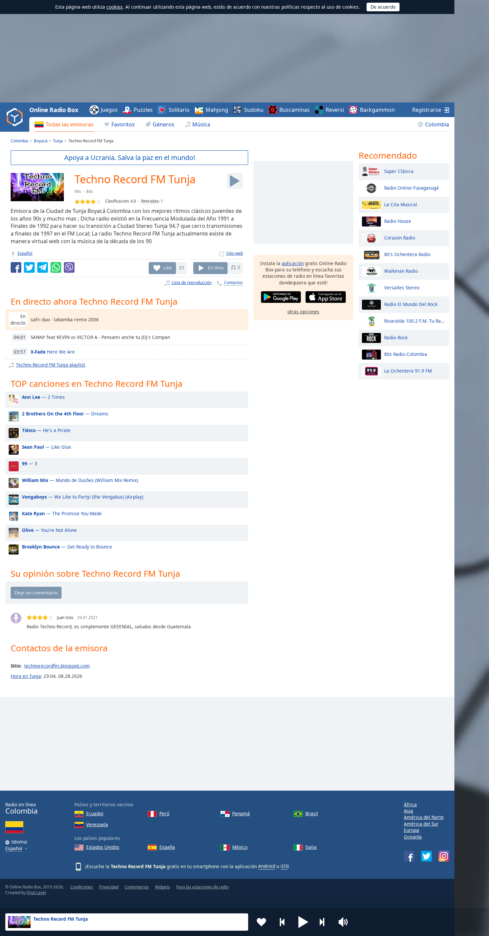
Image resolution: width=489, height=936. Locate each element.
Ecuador (95, 813)
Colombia (437, 124)
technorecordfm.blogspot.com (57, 666)
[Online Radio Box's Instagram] (443, 856)
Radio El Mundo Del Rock (410, 304)
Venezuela (97, 824)
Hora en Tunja (26, 676)
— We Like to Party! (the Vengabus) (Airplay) (82, 497)
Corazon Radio (399, 237)
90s (78, 191)
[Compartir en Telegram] (42, 267)
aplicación (293, 263)
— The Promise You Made (62, 513)
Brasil (311, 813)
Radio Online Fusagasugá (411, 187)
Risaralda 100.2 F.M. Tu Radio (415, 320)
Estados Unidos (102, 847)
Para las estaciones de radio (202, 887)
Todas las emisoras (69, 124)
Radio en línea (21, 808)
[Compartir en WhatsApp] (56, 267)
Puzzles (143, 109)
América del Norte (424, 817)
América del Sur (421, 824)
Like (167, 267)
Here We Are (53, 352)
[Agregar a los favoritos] (261, 922)
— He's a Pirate (46, 430)
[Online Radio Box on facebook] (409, 856)
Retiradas (150, 201)
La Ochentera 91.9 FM (408, 370)
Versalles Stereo (401, 287)
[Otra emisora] (324, 922)
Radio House (397, 221)
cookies (114, 7)
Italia (311, 847)
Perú (164, 813)
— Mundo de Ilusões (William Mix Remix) (80, 480)
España (167, 847)
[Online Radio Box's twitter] (426, 856)
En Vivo (216, 267)
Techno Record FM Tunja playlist (50, 365)
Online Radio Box (53, 110)
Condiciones (81, 887)
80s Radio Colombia (405, 354)
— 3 (29, 463)
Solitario (179, 109)
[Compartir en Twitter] (29, 267)
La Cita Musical (400, 204)
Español (25, 253)
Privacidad (108, 887)
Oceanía (413, 837)
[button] (303, 922)
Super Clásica (398, 171)
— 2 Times (43, 397)
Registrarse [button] (426, 109)
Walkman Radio (401, 270)
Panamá (241, 813)
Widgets (162, 887)
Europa (411, 830)
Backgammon (377, 109)
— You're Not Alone (49, 530)
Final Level (36, 892)
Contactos (233, 282)
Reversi (335, 109)
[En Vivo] (235, 181)
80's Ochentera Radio (407, 254)
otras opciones (303, 311)
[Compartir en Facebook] (16, 267)
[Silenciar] (345, 922)
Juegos (109, 109)
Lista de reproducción (192, 282)
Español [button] (13, 849)
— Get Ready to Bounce (67, 547)
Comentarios (137, 887)
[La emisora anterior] (282, 922)
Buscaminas (294, 109)
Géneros (163, 124)
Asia (408, 811)
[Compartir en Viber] (69, 267)
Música (201, 124)
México (239, 847)
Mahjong (217, 109)
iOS (284, 866)
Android (266, 866)
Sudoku (253, 109)
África (410, 804)
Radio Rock (396, 337)
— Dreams (65, 413)
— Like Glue (46, 447)
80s (89, 191)
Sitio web (234, 253)
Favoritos (123, 124)
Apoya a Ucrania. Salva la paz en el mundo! (129, 157)
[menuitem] (64, 124)
